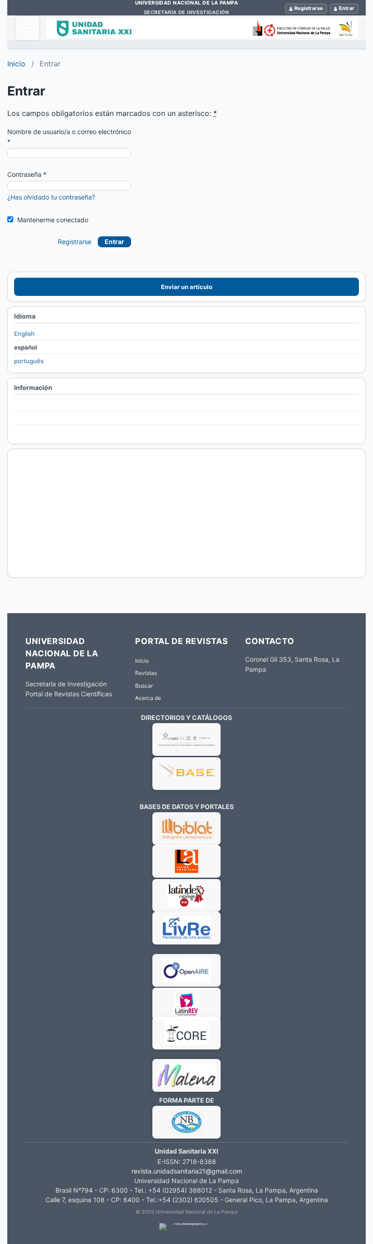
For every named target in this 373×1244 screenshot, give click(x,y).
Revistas (146, 672)
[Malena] (186, 1035)
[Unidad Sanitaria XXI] (202, 28)
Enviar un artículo (186, 286)
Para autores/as (36, 418)
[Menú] (27, 28)
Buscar (144, 685)
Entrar (346, 8)
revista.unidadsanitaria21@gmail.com (186, 1171)
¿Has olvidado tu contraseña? (51, 197)
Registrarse (308, 8)
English (24, 333)
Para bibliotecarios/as (44, 431)
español (25, 347)
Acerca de (148, 697)
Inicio (16, 63)
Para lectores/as (37, 405)
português (29, 361)
